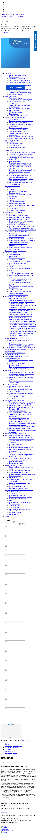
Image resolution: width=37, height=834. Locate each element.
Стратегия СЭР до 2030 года (18, 129)
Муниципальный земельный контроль (22, 238)
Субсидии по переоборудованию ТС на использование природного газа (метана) (22, 171)
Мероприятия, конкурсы (17, 203)
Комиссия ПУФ (14, 365)
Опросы (7, 516)
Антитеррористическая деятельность (17, 435)
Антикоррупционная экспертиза (20, 405)
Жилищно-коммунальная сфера (15, 296)
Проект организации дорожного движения (19, 311)
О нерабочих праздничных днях (19, 386)
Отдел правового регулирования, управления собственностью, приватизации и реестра (20, 348)
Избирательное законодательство (20, 502)
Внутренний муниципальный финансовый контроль (19, 236)
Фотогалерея (9, 749)
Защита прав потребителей (14, 212)
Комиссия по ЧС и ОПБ (17, 363)
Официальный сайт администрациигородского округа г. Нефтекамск (13, 15)
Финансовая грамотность (17, 149)
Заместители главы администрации (21, 100)
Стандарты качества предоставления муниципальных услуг (21, 222)
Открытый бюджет (11, 142)
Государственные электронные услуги (22, 228)
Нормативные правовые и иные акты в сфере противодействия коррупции (22, 403)
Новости (12, 500)
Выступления (13, 114)
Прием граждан (14, 110)
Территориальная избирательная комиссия (19, 490)
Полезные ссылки (15, 513)
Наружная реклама (15, 476)
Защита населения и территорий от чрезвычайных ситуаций (16, 357)
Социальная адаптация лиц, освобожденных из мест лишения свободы (20, 282)
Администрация (10, 96)
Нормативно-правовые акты (18, 216)
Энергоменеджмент (15, 161)
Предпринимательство (12, 186)
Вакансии (12, 484)
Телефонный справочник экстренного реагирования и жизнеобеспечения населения (21, 440)
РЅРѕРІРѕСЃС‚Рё (25, 741)
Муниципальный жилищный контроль (22, 240)
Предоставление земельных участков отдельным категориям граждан (21, 345)
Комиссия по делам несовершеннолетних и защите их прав (22, 260)
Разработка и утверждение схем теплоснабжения (22, 322)
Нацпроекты (9, 751)
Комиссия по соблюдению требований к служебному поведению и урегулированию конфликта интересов (22, 424)
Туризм (11, 200)
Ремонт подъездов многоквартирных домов (17, 308)
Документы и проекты (16, 463)
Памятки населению (15, 444)
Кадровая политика (11, 477)
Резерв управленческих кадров (19, 483)
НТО (10, 187)
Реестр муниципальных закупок (19, 470)
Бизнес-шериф (13, 119)
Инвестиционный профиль (18, 122)
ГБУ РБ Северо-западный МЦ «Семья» (22, 274)
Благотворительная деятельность (20, 279)
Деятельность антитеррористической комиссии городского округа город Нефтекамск (21, 449)
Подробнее (4, 32)
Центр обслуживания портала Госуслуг (22, 226)
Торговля (12, 198)
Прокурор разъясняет (12, 354)
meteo (11, 737)
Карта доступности (11, 747)
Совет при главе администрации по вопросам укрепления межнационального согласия (21, 293)
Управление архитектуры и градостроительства (18, 461)
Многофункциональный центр (19, 224)
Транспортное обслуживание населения (22, 324)
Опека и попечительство (17, 258)
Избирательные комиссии (17, 495)
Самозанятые (13, 209)
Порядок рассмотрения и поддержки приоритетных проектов (21, 179)
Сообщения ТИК (14, 505)
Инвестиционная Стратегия (18, 128)
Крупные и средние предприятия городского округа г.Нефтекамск (20, 164)
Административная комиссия (15, 353)
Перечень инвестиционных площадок (21, 136)
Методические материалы (17, 411)
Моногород (12, 159)
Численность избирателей (17, 498)
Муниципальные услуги (13, 214)
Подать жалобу (15, 88)
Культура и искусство (16, 265)
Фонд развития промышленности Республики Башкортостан (20, 176)
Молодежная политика (16, 272)
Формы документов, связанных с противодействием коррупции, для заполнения (20, 414)
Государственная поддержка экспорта (21, 205)
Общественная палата (12, 140)
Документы (9, 370)
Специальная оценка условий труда (21, 393)
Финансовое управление (17, 147)
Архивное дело (10, 351)
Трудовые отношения (12, 384)
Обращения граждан (15, 112)
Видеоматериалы (14, 446)
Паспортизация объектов (17, 453)
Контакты (12, 398)
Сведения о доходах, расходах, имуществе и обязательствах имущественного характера (19, 419)
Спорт (11, 266)
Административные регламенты (19, 217)
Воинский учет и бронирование (15, 251)
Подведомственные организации (20, 108)
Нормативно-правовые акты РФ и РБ (21, 437)
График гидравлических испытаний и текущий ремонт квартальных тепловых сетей (21, 335)
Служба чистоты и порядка (20, 331)
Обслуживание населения (17, 201)
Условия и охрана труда (17, 391)
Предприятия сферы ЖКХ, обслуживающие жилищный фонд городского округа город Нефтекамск (21, 300)
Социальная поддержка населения (20, 268)
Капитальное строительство (18, 303)
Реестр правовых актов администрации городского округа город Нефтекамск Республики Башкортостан (22, 373)
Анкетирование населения (18, 219)
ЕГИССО (12, 270)
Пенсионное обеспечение (17, 263)
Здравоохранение (14, 254)
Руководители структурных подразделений (18, 102)
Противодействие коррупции (15, 400)
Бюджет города (14, 145)
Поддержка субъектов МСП (18, 191)
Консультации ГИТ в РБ (17, 397)
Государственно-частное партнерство (21, 138)
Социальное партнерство (17, 395)
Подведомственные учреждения (19, 428)
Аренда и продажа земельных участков (22, 474)
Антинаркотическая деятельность (16, 433)
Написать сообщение (35, 41)
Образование (13, 256)
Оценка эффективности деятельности (21, 158)
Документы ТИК (14, 504)
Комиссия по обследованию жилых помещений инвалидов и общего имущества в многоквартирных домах (20, 315)
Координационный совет (17, 131)
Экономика (8, 151)
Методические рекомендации (19, 472)
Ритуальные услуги (15, 289)
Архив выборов (14, 514)
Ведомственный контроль (17, 486)
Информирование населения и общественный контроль (22, 329)
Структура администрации (18, 115)
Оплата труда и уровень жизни (19, 388)
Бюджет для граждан (16, 143)
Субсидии (12, 189)
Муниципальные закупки (13, 465)
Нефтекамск (11, 724)
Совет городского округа (13, 746)
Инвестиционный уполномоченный (21, 121)
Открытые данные (11, 753)
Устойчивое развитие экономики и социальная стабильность (20, 155)
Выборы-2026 (13, 491)
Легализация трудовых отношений (20, 389)
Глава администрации (16, 98)
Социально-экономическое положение (22, 152)
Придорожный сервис (16, 207)
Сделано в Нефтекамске (17, 210)
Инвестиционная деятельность (15, 117)
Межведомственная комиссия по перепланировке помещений (20, 320)
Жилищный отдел (11, 339)
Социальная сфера (11, 252)
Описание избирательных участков (20, 497)
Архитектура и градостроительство (17, 458)
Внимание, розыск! (15, 94)
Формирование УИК (16, 507)
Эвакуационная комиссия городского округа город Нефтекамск (21, 367)
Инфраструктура (14, 193)
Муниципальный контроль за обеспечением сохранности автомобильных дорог (19, 243)
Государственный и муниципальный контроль (20, 230)
